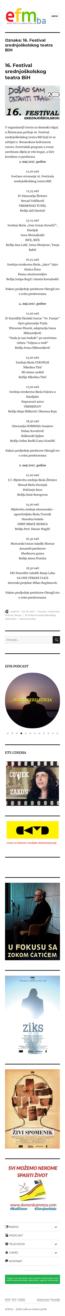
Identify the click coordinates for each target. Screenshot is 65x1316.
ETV (14, 1299)
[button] (7, 783)
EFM (7, 1299)
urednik (14, 611)
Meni (54, 16)
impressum (43, 1299)
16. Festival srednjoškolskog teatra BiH (25, 71)
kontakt (55, 1299)
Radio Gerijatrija (32, 700)
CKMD (21, 1299)
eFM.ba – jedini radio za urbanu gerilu (26, 1309)
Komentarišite (28, 618)
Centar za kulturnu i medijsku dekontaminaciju (32, 842)
